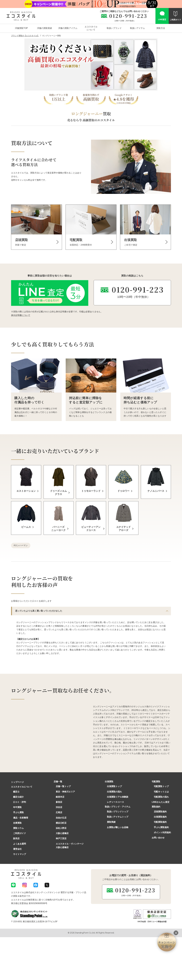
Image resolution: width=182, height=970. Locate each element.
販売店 (16, 838)
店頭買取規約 (160, 811)
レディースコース (115, 802)
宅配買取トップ (161, 786)
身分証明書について (20, 315)
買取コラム (18, 828)
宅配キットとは (161, 791)
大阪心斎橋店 (62, 833)
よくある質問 (19, 844)
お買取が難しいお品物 (117, 827)
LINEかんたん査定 (160, 802)
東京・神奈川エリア (65, 791)
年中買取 (17, 807)
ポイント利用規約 (162, 832)
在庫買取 (17, 823)
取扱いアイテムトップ (117, 817)
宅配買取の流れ (161, 797)
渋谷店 (59, 807)
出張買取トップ (114, 786)
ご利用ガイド (19, 833)
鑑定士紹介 (18, 797)
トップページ (17, 782)
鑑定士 (16, 791)
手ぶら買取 (18, 812)
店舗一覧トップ (63, 786)
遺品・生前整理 (20, 818)
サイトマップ (19, 854)
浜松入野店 (61, 828)
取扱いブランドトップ (117, 811)
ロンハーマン (21, 545)
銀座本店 (60, 797)
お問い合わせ (158, 838)
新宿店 (59, 802)
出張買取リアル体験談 (117, 797)
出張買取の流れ (114, 791)
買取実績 (111, 822)
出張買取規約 (160, 817)
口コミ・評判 (19, 802)
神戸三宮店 (61, 838)
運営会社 (17, 849)
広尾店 (59, 812)
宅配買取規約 (160, 822)
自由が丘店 (61, 818)
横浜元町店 (61, 823)
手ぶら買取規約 (161, 827)
